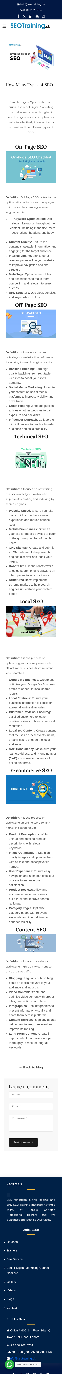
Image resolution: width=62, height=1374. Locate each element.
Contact (12, 1307)
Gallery (11, 1281)
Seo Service (15, 1259)
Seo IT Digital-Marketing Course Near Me (28, 1270)
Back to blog (33, 1067)
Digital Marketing (42, 107)
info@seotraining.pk (32, 4)
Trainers (12, 1250)
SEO (36, 197)
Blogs (10, 1299)
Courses (12, 1242)
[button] (4, 26)
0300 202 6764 (32, 10)
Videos (11, 1290)
